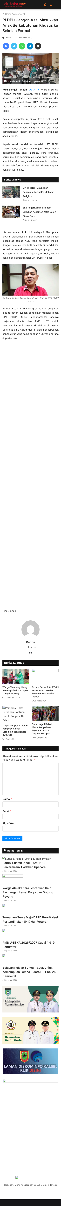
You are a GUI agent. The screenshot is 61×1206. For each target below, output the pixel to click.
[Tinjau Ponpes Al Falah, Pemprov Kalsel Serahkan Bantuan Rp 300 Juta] (15, 714)
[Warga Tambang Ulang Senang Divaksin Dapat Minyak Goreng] (15, 676)
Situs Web (8, 823)
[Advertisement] (30, 476)
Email (6, 811)
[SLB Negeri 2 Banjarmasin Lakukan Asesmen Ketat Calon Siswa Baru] (11, 212)
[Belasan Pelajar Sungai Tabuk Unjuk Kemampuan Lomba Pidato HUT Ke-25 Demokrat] (12, 956)
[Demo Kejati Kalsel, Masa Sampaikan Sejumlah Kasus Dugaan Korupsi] (45, 713)
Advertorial (19, 14)
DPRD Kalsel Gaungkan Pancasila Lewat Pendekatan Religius (38, 192)
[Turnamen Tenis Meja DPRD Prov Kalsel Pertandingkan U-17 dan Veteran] (12, 906)
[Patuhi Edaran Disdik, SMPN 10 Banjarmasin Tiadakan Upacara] (26, 858)
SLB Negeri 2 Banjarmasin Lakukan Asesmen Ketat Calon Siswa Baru (39, 211)
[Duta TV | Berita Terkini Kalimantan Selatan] (15, 4)
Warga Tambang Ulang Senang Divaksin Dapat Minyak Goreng (15, 690)
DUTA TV (34, 89)
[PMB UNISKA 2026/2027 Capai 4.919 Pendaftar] (12, 931)
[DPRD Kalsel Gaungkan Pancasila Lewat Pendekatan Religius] (11, 192)
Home (8, 14)
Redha (8, 37)
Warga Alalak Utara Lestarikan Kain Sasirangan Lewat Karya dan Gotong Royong (27, 892)
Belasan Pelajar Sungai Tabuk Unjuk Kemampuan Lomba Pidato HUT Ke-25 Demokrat (29, 972)
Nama (7, 799)
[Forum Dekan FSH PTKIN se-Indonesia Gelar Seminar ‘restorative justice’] (45, 676)
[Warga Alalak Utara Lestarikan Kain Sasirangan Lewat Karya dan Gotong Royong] (12, 876)
